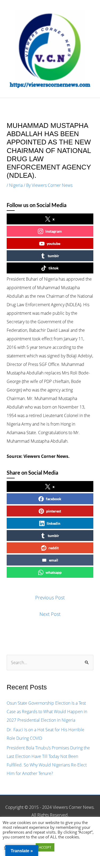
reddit (54, 548)
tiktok (54, 268)
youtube (53, 243)
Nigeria (16, 185)
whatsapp (54, 572)
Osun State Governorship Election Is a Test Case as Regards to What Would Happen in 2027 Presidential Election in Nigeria (47, 711)
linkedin (53, 523)
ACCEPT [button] (45, 847)
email (53, 560)
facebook (53, 498)
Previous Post (50, 597)
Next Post (50, 614)
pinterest (53, 511)
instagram (53, 231)
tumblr (53, 255)
